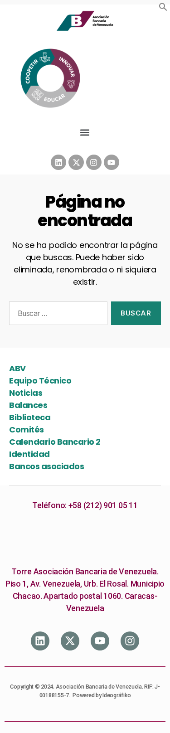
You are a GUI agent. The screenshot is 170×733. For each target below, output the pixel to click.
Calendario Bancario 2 (55, 441)
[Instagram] (94, 162)
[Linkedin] (58, 162)
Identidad (29, 454)
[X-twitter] (76, 162)
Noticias (25, 392)
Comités (26, 429)
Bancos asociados (46, 466)
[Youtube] (111, 162)
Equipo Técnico (40, 380)
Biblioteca (29, 417)
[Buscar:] (56, 315)
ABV (17, 368)
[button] (163, 6)
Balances (28, 405)
